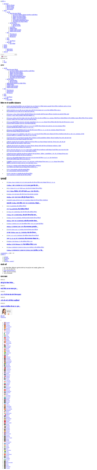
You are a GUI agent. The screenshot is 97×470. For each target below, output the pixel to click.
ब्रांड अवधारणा (10, 9)
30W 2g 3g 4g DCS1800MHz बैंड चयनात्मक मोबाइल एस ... (23, 238)
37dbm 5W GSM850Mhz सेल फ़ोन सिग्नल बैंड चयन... (22, 215)
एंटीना (8, 38)
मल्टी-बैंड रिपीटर (13, 23)
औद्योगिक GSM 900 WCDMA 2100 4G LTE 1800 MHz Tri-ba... (22, 163)
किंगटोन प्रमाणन (10, 6)
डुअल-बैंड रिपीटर (16, 24)
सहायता (5, 46)
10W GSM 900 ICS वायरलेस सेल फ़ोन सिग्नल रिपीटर (19, 175)
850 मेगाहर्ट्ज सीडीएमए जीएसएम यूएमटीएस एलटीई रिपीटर (25, 14)
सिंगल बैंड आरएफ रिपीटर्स (15, 13)
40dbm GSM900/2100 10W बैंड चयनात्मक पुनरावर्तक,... (22, 226)
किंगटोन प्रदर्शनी (10, 8)
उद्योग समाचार (10, 49)
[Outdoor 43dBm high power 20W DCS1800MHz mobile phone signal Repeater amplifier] (27, 200)
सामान (8, 39)
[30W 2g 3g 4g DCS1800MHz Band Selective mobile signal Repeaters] (23, 235)
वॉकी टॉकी (9, 42)
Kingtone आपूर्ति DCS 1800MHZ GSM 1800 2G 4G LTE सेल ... (22, 135)
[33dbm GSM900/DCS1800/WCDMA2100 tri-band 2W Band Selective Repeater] (25, 247)
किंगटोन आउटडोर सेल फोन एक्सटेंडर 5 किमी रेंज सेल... (19, 143)
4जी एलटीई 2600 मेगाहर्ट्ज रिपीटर (20, 21)
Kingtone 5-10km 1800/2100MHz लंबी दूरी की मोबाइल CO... (21, 115)
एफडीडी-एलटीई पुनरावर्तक (15, 30)
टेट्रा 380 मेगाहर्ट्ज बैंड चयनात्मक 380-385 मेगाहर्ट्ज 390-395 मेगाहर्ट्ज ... (23, 107)
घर (4, 60)
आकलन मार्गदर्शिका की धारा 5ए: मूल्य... (10, 306)
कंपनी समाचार (10, 50)
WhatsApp (3, 317)
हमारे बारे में (6, 3)
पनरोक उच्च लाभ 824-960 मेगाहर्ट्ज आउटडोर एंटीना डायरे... (20, 139)
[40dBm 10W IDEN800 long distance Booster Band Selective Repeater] (22, 194)
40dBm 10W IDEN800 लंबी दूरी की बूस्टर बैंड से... (21, 197)
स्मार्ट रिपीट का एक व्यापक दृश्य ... (9, 288)
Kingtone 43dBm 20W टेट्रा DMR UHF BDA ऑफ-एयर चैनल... (22, 119)
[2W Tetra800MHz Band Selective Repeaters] (16, 206)
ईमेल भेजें (2, 316)
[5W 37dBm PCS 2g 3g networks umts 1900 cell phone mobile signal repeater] (24, 188)
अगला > (6, 253)
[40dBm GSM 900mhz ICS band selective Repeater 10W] (20, 241)
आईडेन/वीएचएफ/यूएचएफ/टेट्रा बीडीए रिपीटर (16, 83)
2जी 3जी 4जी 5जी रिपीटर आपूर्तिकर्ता (10, 300)
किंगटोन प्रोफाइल (10, 5)
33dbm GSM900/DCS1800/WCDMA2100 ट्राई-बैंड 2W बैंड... (25, 250)
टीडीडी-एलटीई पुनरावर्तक (15, 31)
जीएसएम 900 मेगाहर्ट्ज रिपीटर (19, 16)
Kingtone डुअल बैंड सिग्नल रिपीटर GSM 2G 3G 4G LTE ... (20, 127)
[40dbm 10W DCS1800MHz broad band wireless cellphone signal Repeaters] (24, 217)
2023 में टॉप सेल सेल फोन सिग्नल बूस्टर (11, 294)
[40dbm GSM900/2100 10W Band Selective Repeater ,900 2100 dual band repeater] (25, 223)
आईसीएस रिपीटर (13, 28)
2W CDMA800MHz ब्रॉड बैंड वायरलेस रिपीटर (17, 171)
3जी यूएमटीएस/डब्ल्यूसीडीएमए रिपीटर (21, 20)
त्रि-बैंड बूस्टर (13, 36)
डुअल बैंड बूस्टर (13, 35)
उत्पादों (5, 10)
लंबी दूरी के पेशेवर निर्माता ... (7, 282)
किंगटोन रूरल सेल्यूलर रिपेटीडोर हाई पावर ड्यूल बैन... (18, 131)
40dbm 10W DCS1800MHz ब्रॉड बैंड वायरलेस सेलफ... (22, 221)
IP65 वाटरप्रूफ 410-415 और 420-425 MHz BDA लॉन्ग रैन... (21, 111)
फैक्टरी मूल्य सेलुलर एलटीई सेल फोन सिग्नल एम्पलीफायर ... (19, 155)
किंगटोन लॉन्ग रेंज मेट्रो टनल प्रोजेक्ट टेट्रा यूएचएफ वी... (19, 147)
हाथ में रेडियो (12, 43)
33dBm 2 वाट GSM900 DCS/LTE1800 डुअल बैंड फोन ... (23, 185)
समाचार (5, 47)
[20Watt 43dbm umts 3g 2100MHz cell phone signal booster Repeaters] (22, 229)
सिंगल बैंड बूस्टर (13, 34)
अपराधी (8, 12)
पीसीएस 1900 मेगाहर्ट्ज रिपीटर (19, 19)
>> (8, 253)
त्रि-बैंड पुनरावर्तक (17, 25)
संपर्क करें (6, 52)
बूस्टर (8, 32)
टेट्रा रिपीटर (12, 27)
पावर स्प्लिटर (12, 41)
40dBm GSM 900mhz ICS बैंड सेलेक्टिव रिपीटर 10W (22, 244)
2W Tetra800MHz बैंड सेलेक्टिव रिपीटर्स (18, 209)
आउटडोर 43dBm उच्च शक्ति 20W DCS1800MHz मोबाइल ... (23, 203)
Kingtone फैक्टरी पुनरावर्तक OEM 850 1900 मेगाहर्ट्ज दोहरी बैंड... (21, 123)
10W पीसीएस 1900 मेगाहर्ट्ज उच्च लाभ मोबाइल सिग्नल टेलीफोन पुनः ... (22, 167)
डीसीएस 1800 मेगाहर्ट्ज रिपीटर (19, 17)
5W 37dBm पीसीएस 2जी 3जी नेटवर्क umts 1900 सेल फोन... (23, 191)
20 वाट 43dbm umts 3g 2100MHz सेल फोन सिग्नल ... (22, 232)
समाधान (5, 45)
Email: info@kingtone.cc (10, 270)
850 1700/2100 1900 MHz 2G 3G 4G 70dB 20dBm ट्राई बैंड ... (22, 151)
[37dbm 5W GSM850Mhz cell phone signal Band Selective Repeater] (22, 212)
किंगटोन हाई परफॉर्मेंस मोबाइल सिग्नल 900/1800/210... (19, 159)
